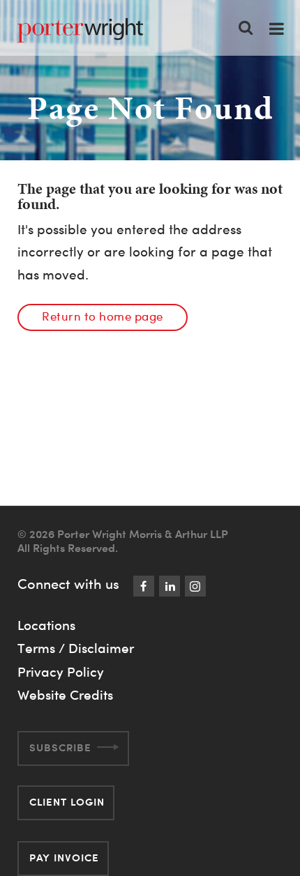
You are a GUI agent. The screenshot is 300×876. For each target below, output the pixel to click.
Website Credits (65, 694)
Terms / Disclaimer (75, 648)
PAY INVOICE (64, 857)
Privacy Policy (60, 671)
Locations (46, 625)
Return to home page (102, 316)
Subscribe (60, 747)
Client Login (67, 801)
